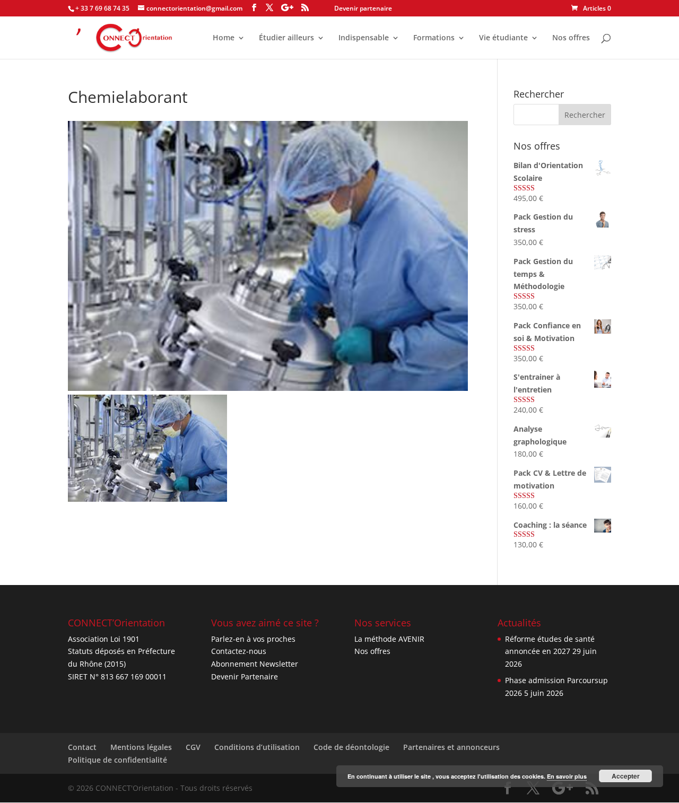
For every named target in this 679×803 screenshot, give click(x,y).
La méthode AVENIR (389, 639)
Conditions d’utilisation (257, 747)
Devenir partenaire (363, 8)
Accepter (626, 776)
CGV (193, 747)
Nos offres (571, 38)
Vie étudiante (503, 38)
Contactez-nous (238, 651)
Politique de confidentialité (117, 760)
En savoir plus (567, 776)
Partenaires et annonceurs (451, 747)
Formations (434, 38)
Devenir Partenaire (244, 676)
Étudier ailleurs (286, 38)
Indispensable (363, 38)
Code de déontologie (351, 747)
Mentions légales (141, 747)
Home (223, 38)
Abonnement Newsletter (254, 664)
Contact (82, 747)
